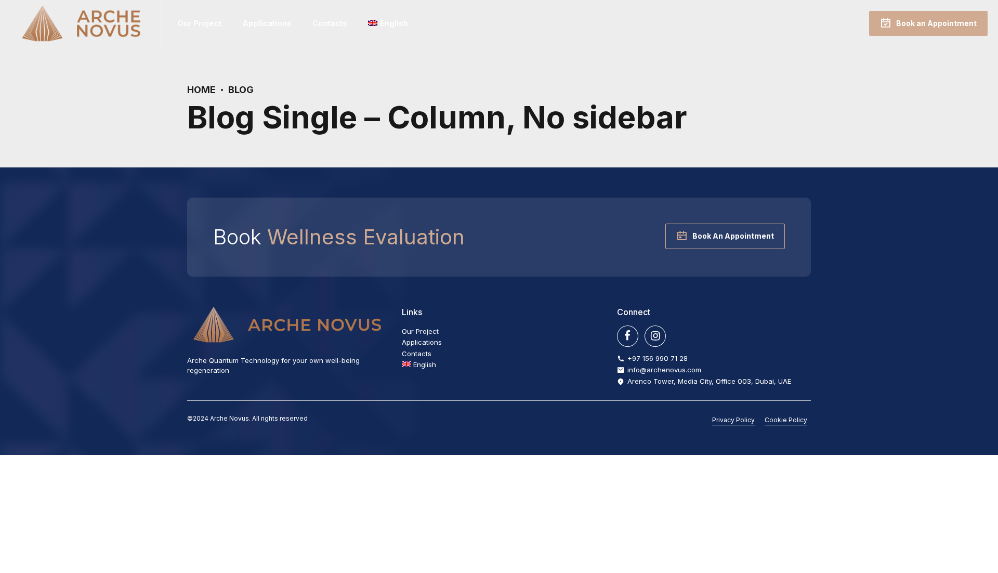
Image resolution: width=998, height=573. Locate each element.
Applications (267, 23)
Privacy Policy (733, 420)
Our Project (199, 23)
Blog (241, 89)
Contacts (329, 23)
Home (201, 89)
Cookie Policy (786, 420)
